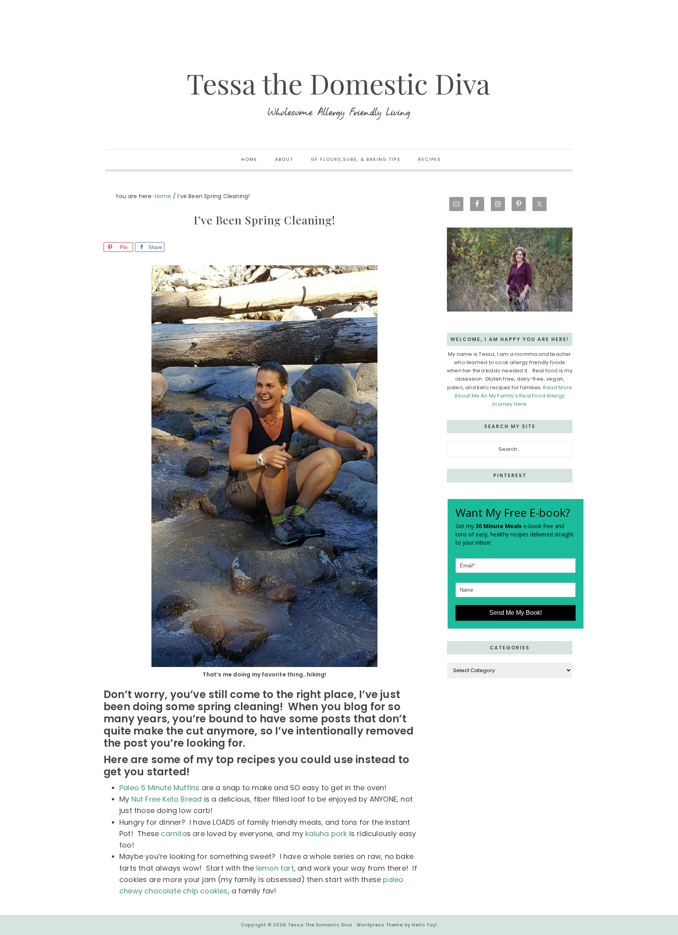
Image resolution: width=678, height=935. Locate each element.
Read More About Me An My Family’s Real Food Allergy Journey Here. (513, 396)
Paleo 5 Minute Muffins (159, 788)
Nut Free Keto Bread (165, 799)
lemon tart (275, 868)
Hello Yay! (424, 925)
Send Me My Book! (515, 612)
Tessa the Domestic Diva (339, 94)
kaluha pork (326, 833)
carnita (173, 833)
